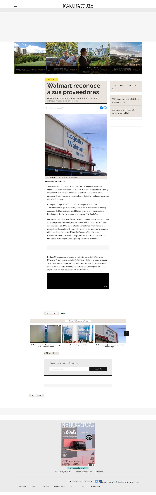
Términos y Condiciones (83, 472)
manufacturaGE (96, 481)
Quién (33, 486)
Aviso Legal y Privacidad (63, 472)
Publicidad (99, 472)
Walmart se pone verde (78, 345)
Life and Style (44, 486)
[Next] (126, 333)
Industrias (51, 80)
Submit (98, 369)
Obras (82, 486)
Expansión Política (59, 486)
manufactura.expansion (100, 481)
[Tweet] (105, 107)
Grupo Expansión (94, 486)
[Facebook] (101, 107)
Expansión (22, 486)
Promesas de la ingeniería (78, 468)
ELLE (73, 486)
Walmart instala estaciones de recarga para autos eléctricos (46, 346)
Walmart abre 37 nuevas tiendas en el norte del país (110, 346)
